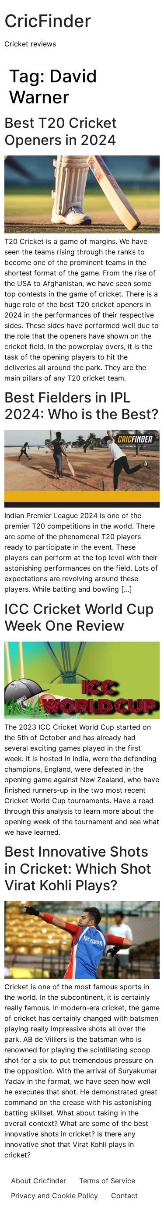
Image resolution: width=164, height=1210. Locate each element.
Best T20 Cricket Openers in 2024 (60, 131)
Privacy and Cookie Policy (54, 1195)
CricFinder (47, 21)
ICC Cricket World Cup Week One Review (79, 617)
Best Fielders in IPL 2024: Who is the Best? (81, 406)
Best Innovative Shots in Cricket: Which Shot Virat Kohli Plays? (77, 868)
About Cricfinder (38, 1180)
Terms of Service (107, 1180)
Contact (124, 1195)
